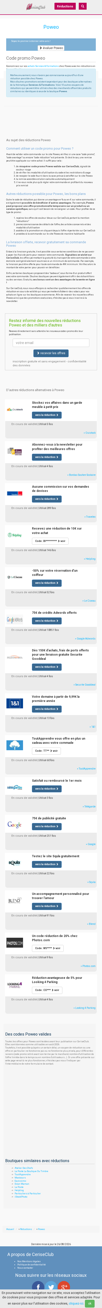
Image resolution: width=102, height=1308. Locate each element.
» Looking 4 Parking (85, 1008)
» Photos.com (88, 966)
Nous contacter (25, 1268)
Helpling (19, 1190)
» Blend (91, 924)
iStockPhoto (21, 1197)
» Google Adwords (85, 638)
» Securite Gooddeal (85, 684)
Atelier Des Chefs (24, 1168)
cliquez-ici (76, 1303)
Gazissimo (20, 1181)
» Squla (91, 882)
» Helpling (90, 559)
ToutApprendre (23, 1174)
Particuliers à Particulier (28, 1193)
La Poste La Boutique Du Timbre (31, 1171)
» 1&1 (93, 726)
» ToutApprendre (86, 768)
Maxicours (20, 1177)
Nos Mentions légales (29, 1261)
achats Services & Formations (43, 66)
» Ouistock (90, 432)
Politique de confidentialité (31, 1264)
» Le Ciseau (89, 600)
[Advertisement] (51, 112)
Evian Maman (22, 1184)
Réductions (65, 6)
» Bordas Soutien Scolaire (81, 475)
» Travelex (90, 516)
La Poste (19, 1187)
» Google (91, 844)
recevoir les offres (52, 353)
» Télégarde (89, 806)
